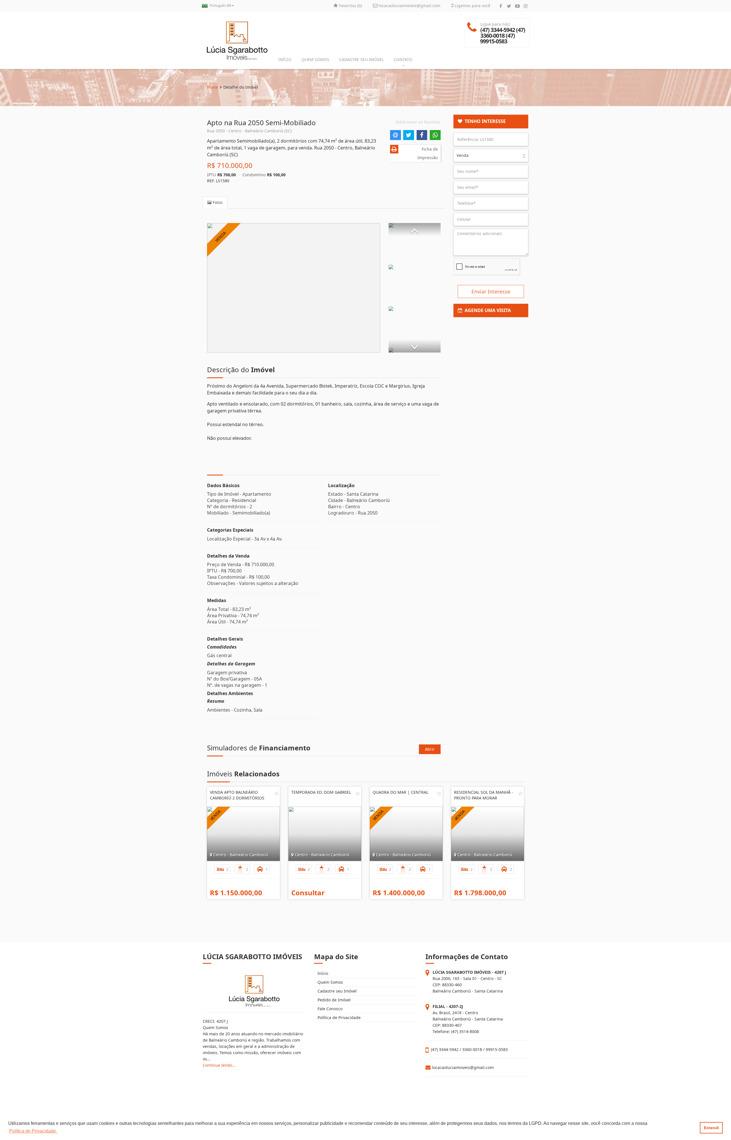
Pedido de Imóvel (333, 1000)
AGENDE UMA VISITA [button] (486, 310)
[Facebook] (500, 6)
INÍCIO (285, 59)
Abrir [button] (430, 749)
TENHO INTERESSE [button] (484, 121)
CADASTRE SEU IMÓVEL (361, 59)
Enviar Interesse (490, 291)
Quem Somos (329, 982)
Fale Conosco (329, 1008)
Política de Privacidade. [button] (33, 1131)
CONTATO (403, 59)
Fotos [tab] (217, 202)
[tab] (491, 121)
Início (322, 973)
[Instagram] (525, 6)
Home (212, 87)
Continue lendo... (219, 1065)
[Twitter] (509, 6)
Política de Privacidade (338, 1017)
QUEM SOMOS (315, 59)
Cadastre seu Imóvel (336, 991)
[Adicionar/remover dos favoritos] (276, 793)
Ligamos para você (471, 5)
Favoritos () (350, 5)
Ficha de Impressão (427, 153)
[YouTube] (517, 6)
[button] (415, 229)
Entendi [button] (711, 1127)
